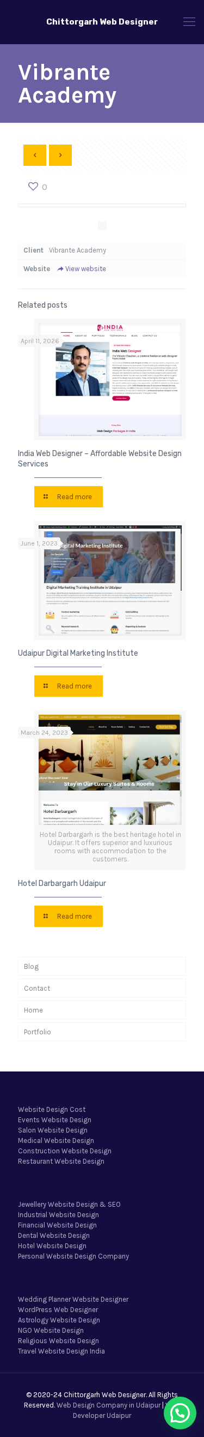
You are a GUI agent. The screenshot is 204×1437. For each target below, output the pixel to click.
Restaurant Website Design (61, 1161)
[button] (180, 1413)
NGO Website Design (51, 1330)
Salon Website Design (53, 1130)
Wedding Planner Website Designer (73, 1299)
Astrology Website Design (59, 1320)
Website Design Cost (51, 1109)
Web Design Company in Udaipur (108, 1405)
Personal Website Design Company (73, 1256)
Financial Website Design (57, 1225)
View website (85, 269)
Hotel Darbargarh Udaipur (62, 883)
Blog (31, 966)
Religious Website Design (58, 1341)
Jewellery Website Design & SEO (69, 1204)
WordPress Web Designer (58, 1310)
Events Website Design (54, 1120)
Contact (37, 988)
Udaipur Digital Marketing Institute (78, 653)
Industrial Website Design (58, 1215)
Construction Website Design (65, 1151)
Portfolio (37, 1032)
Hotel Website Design (52, 1246)
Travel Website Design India (61, 1351)
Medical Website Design (56, 1140)
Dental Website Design (54, 1235)
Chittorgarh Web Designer (102, 22)
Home (33, 1010)
